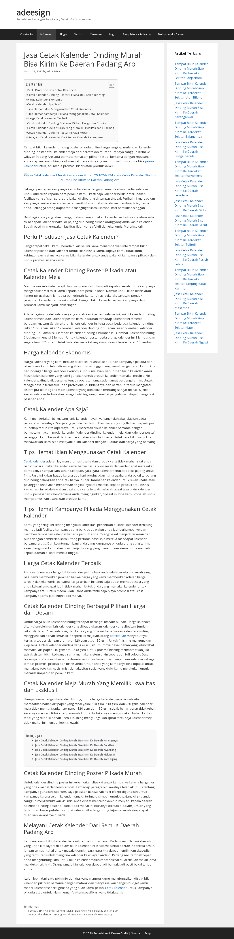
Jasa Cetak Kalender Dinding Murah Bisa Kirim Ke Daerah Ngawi (191, 337)
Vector (78, 34)
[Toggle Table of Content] (109, 85)
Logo (112, 34)
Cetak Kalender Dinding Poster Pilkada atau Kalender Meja (66, 95)
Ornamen (96, 34)
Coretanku (26, 34)
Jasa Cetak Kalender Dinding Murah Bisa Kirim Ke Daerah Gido (190, 205)
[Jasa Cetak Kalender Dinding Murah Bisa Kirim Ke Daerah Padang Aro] (90, 180)
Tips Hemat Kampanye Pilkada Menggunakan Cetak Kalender (68, 114)
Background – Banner (171, 34)
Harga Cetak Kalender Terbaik (47, 118)
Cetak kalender (34, 461)
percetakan (118, 636)
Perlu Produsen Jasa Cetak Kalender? (51, 90)
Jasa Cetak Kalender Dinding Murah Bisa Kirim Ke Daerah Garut (191, 220)
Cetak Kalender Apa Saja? (44, 104)
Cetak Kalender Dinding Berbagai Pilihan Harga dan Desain (66, 123)
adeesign (33, 12)
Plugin (63, 34)
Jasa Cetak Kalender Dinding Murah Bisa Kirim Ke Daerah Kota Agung (70, 914)
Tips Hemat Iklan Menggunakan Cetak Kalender (59, 109)
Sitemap (136, 933)
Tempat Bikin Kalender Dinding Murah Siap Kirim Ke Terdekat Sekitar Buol (73, 910)
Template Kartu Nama (137, 34)
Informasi (46, 34)
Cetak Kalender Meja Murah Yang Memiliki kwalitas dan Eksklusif (70, 128)
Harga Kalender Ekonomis (44, 99)
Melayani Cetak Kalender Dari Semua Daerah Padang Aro (65, 137)
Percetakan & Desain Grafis (110, 933)
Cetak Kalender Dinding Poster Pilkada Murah (57, 132)
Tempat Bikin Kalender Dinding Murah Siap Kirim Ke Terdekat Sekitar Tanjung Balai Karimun (191, 279)
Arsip (148, 933)
